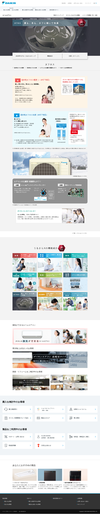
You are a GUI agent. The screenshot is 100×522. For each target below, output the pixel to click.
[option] (50, 36)
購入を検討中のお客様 (34, 501)
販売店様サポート (54, 9)
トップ (13, 18)
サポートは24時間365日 (66, 67)
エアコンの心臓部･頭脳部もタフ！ (48, 67)
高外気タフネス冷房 (32, 67)
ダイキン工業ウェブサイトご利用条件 (9, 511)
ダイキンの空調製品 (19, 18)
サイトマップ (88, 3)
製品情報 (64, 3)
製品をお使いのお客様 (34, 504)
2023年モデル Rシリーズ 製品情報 (44, 18)
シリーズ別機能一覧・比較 (89, 15)
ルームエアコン (7, 15)
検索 (94, 3)
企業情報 (69, 3)
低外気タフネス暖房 (19, 67)
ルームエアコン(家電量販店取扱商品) (30, 18)
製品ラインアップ (59, 15)
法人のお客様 (7, 504)
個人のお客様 (7, 501)
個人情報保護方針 (22, 511)
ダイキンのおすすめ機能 (73, 15)
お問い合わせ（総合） (78, 3)
